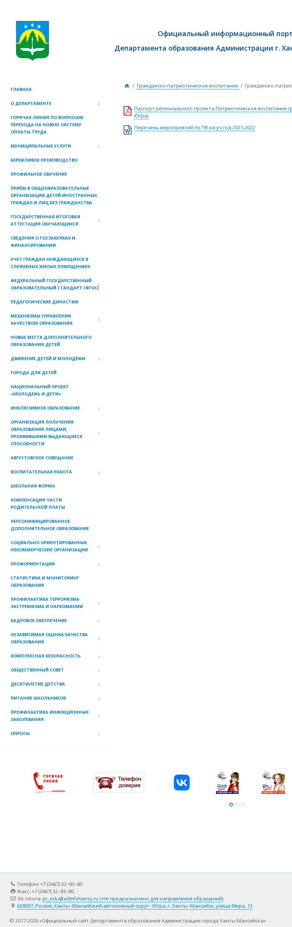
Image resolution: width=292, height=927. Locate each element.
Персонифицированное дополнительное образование (50, 524)
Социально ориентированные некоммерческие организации (49, 546)
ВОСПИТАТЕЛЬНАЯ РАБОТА (41, 472)
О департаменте (31, 103)
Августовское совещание (42, 457)
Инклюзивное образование (45, 408)
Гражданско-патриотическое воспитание (188, 85)
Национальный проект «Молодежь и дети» (40, 390)
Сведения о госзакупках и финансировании (43, 241)
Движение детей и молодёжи (48, 358)
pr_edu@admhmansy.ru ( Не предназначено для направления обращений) (133, 898)
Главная (21, 89)
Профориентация (33, 564)
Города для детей (34, 372)
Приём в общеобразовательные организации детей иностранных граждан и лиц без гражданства (54, 195)
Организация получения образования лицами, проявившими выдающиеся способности (47, 432)
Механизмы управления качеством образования (42, 319)
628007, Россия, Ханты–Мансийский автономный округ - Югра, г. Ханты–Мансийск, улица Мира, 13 (134, 905)
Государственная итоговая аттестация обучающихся (45, 220)
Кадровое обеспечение (39, 620)
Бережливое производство (44, 160)
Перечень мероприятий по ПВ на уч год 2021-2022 (194, 127)
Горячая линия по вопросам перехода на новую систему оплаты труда (47, 124)
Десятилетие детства (38, 684)
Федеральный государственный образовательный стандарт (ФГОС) (55, 284)
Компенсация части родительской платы (38, 503)
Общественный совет (37, 670)
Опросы (20, 733)
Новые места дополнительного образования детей (51, 340)
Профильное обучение (39, 174)
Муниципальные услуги (41, 146)
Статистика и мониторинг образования (45, 581)
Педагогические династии (44, 302)
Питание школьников (38, 698)
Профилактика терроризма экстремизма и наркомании (47, 602)
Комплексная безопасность (46, 656)
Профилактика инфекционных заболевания (50, 715)
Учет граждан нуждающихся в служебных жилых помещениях (50, 262)
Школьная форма (33, 486)
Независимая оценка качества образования (49, 638)
